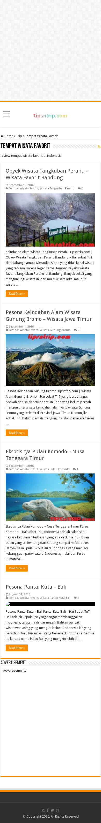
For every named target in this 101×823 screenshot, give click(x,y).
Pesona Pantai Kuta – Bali (36, 587)
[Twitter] (52, 810)
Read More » (17, 293)
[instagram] (58, 810)
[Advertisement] (50, 722)
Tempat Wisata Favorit (23, 188)
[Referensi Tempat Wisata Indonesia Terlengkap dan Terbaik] (50, 113)
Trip (19, 136)
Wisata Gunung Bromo (55, 330)
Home (8, 136)
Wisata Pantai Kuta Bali (55, 597)
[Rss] (43, 810)
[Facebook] (47, 810)
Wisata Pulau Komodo (55, 469)
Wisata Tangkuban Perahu (57, 188)
